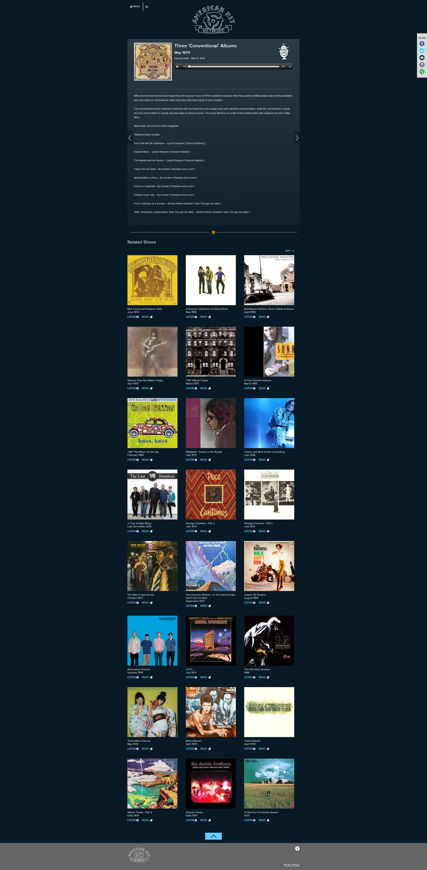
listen (131, 316)
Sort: (288, 251)
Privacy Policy (292, 865)
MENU (136, 6)
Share (422, 37)
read (145, 316)
